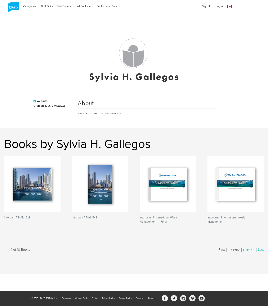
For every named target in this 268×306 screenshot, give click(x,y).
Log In (219, 6)
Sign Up (206, 6)
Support (139, 298)
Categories (29, 6)
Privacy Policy (108, 298)
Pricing (95, 298)
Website (42, 101)
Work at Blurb (81, 298)
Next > (247, 250)
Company (66, 298)
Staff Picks (46, 6)
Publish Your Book (107, 6)
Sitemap (151, 298)
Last (261, 250)
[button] (229, 6)
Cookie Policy (125, 298)
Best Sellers (64, 6)
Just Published (83, 6)
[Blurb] (12, 8)
